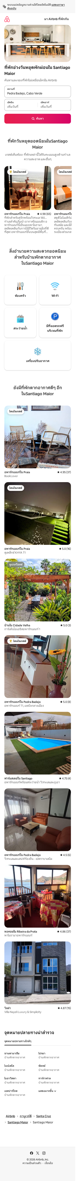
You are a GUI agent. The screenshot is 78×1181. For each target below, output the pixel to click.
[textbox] (21, 107)
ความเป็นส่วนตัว (31, 1163)
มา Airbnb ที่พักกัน (56, 19)
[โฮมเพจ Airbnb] (7, 19)
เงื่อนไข (49, 1163)
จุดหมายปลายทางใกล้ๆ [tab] (17, 1041)
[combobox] (37, 93)
